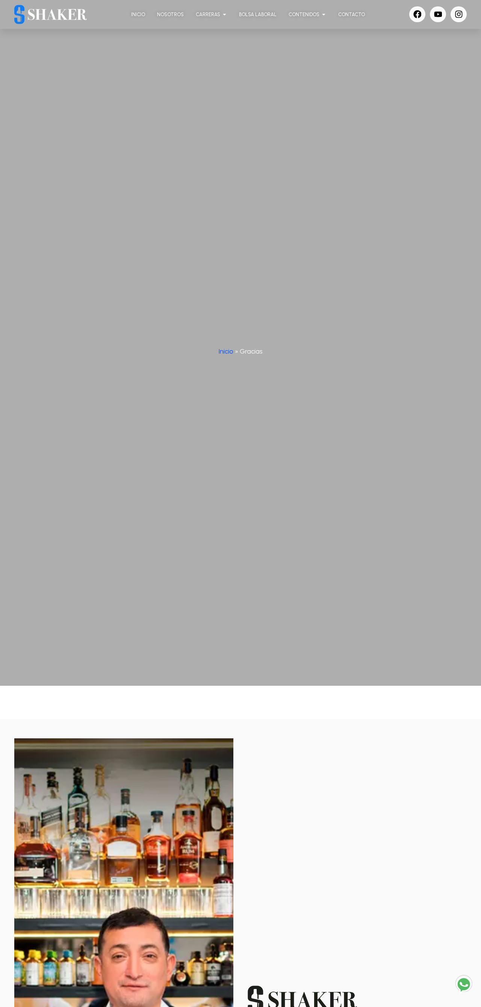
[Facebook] (417, 14)
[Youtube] (438, 14)
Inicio (225, 351)
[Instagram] (458, 14)
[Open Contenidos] (323, 14)
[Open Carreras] (224, 14)
